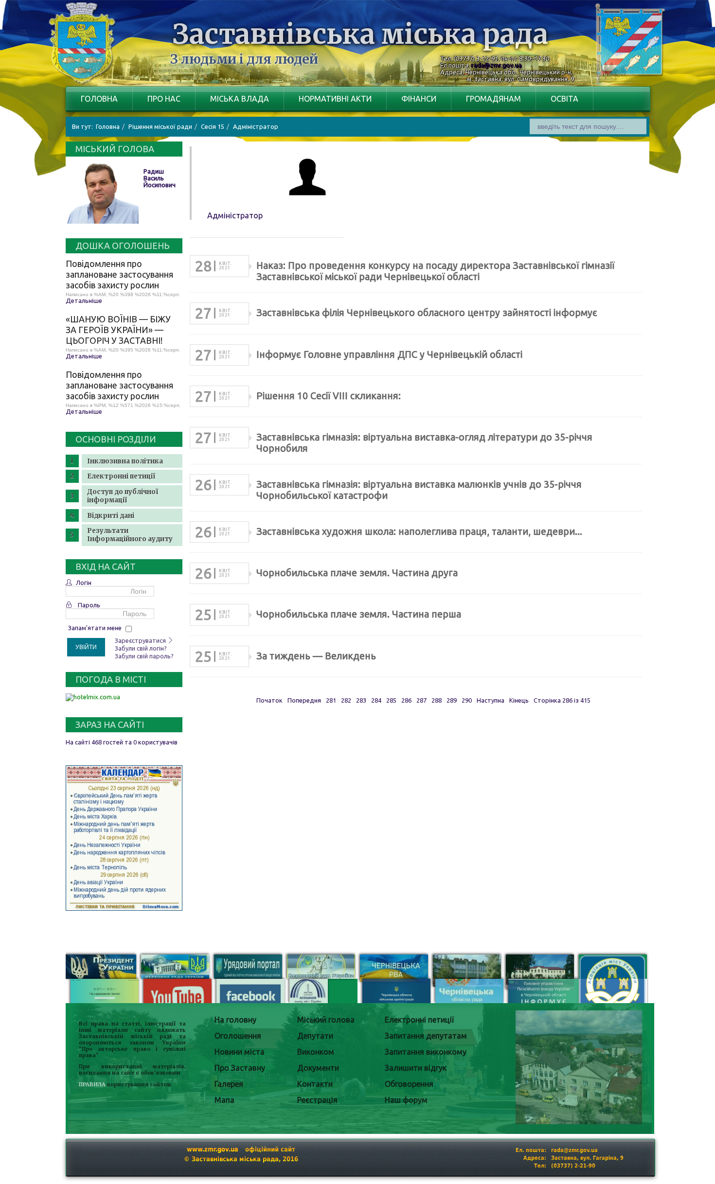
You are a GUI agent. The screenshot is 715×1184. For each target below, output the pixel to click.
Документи (318, 1067)
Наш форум (406, 1100)
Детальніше (84, 300)
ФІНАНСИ (418, 98)
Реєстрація (317, 1100)
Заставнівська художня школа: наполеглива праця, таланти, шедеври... (419, 531)
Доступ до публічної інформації (122, 496)
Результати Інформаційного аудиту (130, 535)
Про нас (163, 98)
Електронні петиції (121, 476)
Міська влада (239, 98)
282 (346, 700)
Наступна (490, 700)
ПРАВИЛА (92, 1084)
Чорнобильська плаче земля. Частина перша (358, 614)
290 (467, 700)
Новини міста (239, 1051)
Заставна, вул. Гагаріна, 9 (587, 1158)
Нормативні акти (335, 98)
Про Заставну (239, 1067)
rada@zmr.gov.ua (496, 65)
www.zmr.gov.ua (212, 1149)
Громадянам (493, 98)
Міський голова (326, 1019)
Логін (83, 582)
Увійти (86, 647)
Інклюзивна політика (125, 461)
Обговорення (409, 1083)
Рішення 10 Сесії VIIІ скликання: (328, 395)
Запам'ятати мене (95, 627)
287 (421, 700)
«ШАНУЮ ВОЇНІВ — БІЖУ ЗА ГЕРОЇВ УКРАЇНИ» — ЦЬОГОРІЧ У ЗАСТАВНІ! (118, 329)
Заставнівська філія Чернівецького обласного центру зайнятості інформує (426, 312)
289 (452, 700)
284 (376, 700)
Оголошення (237, 1035)
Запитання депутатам (426, 1035)
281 (331, 700)
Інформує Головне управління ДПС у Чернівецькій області (389, 354)
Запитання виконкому (425, 1051)
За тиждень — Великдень (316, 656)
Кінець (519, 700)
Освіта (564, 98)
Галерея (228, 1083)
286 (406, 700)
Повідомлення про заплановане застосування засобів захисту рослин (119, 274)
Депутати (315, 1035)
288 (436, 700)
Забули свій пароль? (144, 656)
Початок (269, 700)
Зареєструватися (141, 640)
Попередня (304, 700)
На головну (235, 1019)
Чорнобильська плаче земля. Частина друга (357, 572)
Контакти (315, 1083)
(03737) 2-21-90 (573, 1166)
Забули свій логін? (141, 648)
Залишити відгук (416, 1067)
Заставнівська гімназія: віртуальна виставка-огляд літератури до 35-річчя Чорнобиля (424, 443)
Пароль (89, 604)
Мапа (224, 1100)
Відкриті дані (110, 516)
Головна (99, 98)
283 (361, 700)
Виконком (315, 1051)
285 (391, 700)
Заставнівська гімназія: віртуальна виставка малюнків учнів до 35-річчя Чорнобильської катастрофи (419, 490)
